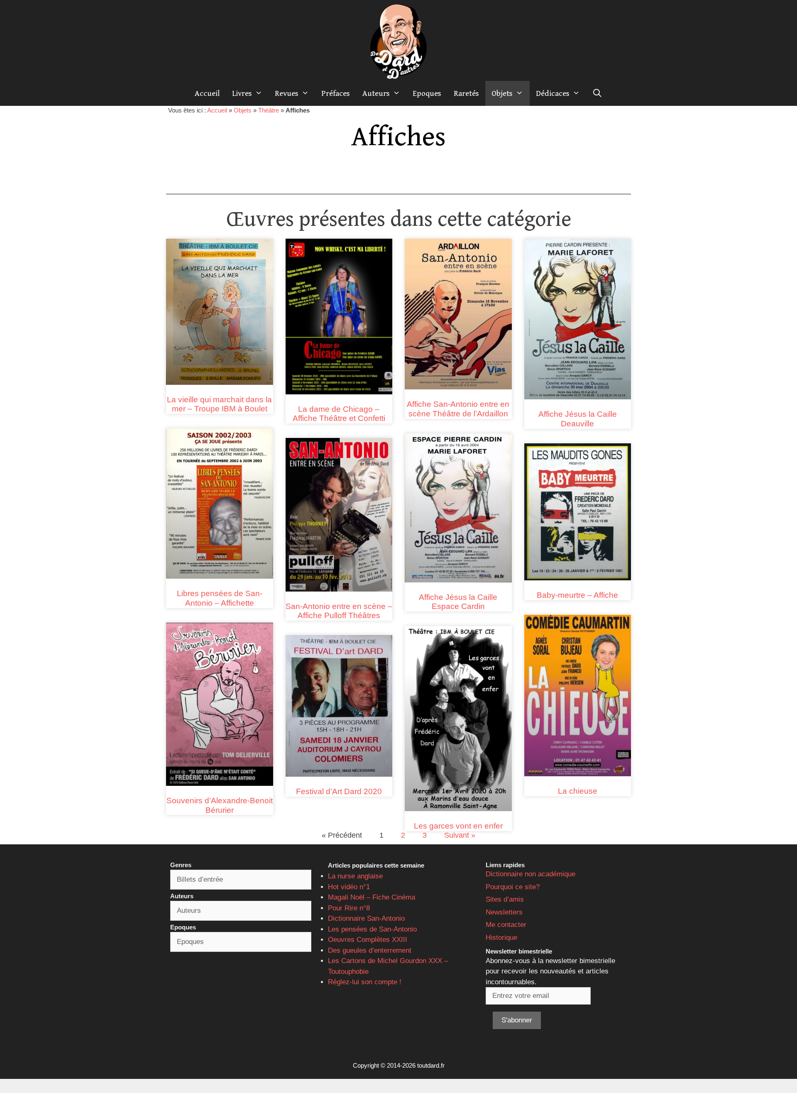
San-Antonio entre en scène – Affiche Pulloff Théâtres (339, 611)
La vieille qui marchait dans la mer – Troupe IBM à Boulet (219, 404)
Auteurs (376, 93)
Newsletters (504, 912)
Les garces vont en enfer (458, 826)
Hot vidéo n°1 (349, 887)
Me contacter (506, 925)
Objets (502, 93)
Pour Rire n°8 (349, 908)
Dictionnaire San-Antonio (366, 918)
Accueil (207, 93)
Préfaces (335, 93)
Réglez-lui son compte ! (364, 982)
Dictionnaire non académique (530, 874)
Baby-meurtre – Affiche (577, 595)
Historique (501, 937)
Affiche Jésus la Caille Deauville (577, 419)
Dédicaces (553, 93)
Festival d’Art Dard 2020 (339, 791)
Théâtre (268, 110)
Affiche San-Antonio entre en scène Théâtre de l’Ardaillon (458, 409)
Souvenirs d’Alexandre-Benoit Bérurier (219, 805)
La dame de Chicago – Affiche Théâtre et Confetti (339, 414)
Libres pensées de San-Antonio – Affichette (219, 598)
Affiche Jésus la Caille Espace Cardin (458, 602)
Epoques (427, 93)
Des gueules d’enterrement (369, 950)
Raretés (466, 93)
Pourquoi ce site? (513, 887)
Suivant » (459, 835)
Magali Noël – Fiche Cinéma (371, 897)
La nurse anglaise (355, 876)
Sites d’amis (505, 899)
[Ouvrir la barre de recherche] (597, 93)
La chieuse (577, 791)
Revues (286, 93)
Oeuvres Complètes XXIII (367, 940)
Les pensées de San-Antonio (372, 929)
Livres (242, 93)
